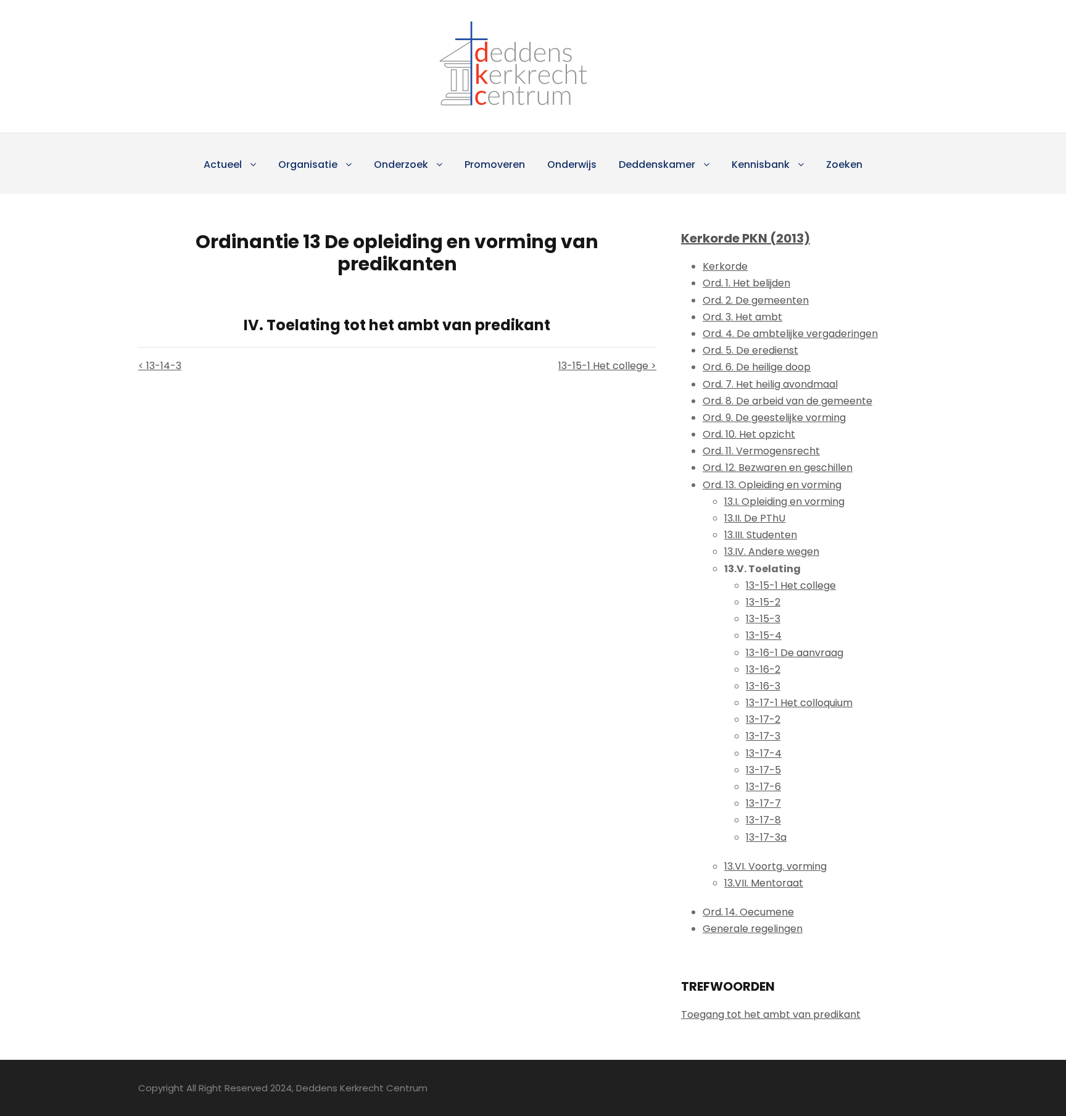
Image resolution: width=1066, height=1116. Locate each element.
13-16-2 (763, 669)
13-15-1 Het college (791, 585)
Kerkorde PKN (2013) (745, 238)
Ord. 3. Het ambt (742, 317)
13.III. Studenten (760, 535)
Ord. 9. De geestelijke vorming (774, 417)
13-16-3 (763, 686)
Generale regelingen (753, 929)
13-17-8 (763, 820)
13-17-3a (766, 837)
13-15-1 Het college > (607, 366)
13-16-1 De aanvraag (794, 653)
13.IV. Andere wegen (771, 551)
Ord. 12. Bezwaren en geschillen (778, 467)
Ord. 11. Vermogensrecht (761, 451)
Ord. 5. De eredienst (750, 350)
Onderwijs (572, 164)
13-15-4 (764, 635)
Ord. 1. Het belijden (746, 283)
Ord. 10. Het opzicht (749, 434)
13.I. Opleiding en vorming (784, 501)
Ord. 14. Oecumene (748, 912)
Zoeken (844, 164)
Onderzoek (401, 164)
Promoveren (495, 164)
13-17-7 (763, 803)
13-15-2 (763, 602)
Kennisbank (761, 164)
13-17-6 (763, 787)
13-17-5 (763, 770)
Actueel (223, 164)
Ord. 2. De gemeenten (756, 300)
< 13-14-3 (159, 366)
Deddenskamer (657, 164)
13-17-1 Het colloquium (799, 703)
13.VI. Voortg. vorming (775, 866)
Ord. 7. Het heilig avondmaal (770, 384)
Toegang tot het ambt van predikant (771, 1014)
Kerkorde (725, 266)
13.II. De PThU (754, 518)
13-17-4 (764, 753)
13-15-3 (763, 619)
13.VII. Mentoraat (763, 883)
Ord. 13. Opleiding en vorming (772, 485)
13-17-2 (763, 719)
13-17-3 (763, 736)
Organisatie (307, 164)
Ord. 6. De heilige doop (757, 367)
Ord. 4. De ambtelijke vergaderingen (790, 334)
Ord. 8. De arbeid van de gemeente (787, 401)
